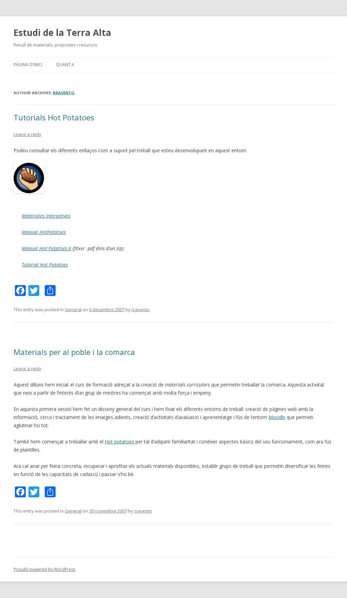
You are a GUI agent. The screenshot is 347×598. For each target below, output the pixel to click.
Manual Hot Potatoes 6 (46, 248)
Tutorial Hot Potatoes (45, 264)
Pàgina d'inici (28, 64)
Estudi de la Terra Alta (62, 32)
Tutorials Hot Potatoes (54, 117)
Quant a (65, 64)
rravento (63, 92)
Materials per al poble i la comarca (74, 352)
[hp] (29, 191)
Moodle (276, 417)
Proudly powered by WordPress (44, 569)
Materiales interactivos (46, 216)
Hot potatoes (119, 441)
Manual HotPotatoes (44, 232)
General (73, 309)
